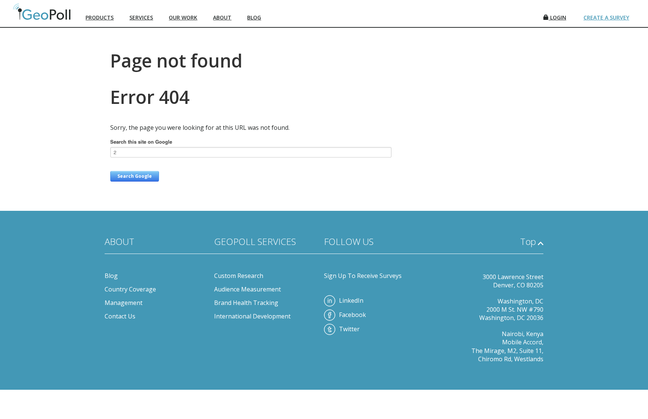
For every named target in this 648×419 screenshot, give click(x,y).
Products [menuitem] (100, 17)
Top (528, 241)
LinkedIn (351, 300)
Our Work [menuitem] (183, 17)
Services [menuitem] (141, 17)
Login (557, 17)
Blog (111, 276)
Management (123, 303)
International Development (252, 316)
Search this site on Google (141, 141)
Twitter (349, 329)
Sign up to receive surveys (363, 276)
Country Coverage (130, 289)
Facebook (352, 315)
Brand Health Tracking (246, 303)
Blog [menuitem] (254, 17)
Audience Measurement (247, 289)
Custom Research (238, 276)
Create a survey (606, 17)
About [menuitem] (222, 17)
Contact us (120, 316)
